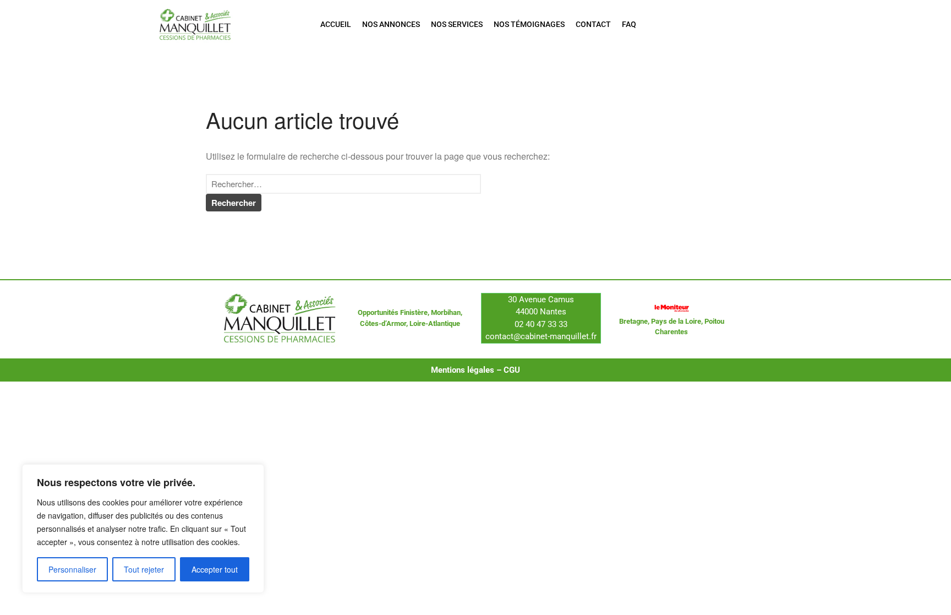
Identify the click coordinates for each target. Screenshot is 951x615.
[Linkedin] (759, 24)
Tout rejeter (144, 569)
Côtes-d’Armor (383, 323)
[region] (143, 528)
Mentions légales (462, 370)
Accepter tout (215, 569)
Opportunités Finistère (393, 312)
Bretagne (633, 321)
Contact (593, 24)
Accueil (335, 24)
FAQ (629, 24)
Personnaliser (72, 569)
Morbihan (446, 312)
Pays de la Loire (676, 321)
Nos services (457, 24)
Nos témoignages (529, 24)
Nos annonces (391, 24)
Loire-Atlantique (434, 323)
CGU (512, 370)
